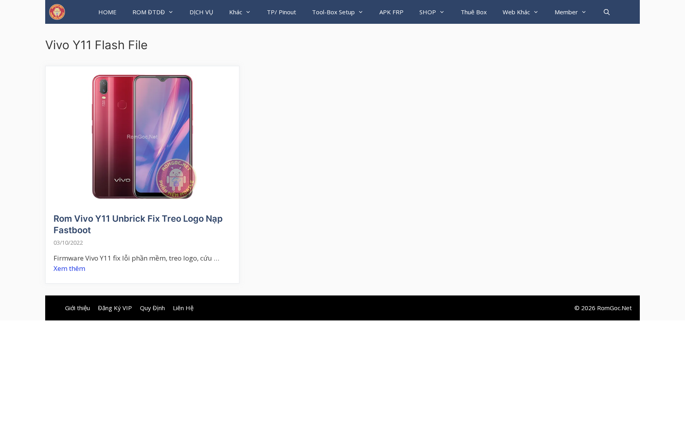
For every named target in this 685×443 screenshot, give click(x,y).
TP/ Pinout (281, 12)
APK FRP (391, 12)
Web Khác (516, 12)
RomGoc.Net (614, 308)
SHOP (427, 12)
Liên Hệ (183, 308)
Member (566, 12)
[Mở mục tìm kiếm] (606, 12)
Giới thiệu (77, 308)
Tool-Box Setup (333, 12)
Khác (235, 12)
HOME (107, 12)
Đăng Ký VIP (115, 308)
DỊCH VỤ (201, 12)
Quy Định (152, 308)
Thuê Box (474, 12)
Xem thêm (69, 268)
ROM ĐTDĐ (148, 12)
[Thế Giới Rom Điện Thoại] (57, 12)
